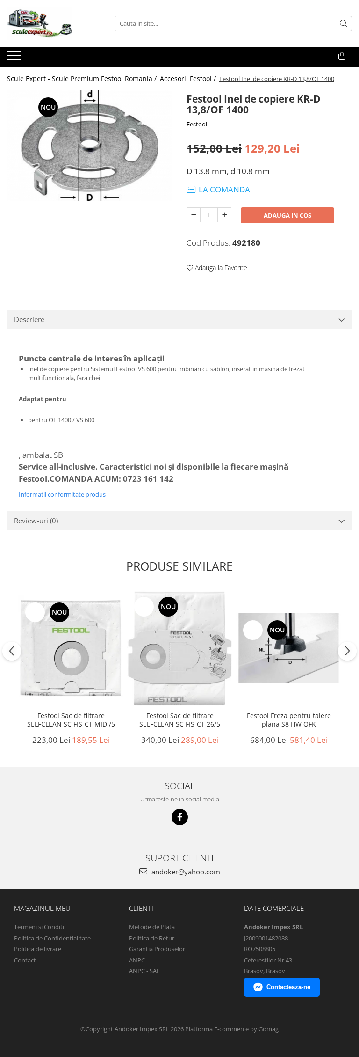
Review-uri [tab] (36, 520)
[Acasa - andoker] (54, 23)
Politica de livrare (37, 949)
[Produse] (15, 58)
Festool (197, 124)
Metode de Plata (152, 927)
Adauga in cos (287, 215)
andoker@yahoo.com (185, 871)
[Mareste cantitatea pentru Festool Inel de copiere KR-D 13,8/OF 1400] (224, 214)
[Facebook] (180, 817)
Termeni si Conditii (39, 927)
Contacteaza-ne (288, 987)
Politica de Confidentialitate (52, 938)
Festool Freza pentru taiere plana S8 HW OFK (289, 720)
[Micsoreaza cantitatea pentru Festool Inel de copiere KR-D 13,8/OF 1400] (194, 214)
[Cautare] (343, 23)
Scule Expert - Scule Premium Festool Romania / (82, 78)
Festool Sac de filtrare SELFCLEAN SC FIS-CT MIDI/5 (71, 720)
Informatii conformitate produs (62, 494)
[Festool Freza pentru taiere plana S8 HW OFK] (288, 648)
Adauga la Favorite (220, 267)
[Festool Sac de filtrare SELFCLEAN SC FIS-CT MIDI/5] (70, 648)
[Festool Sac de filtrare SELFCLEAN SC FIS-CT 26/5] (179, 648)
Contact (25, 960)
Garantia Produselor (157, 949)
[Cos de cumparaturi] (342, 56)
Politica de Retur (151, 938)
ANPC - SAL (144, 971)
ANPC (137, 960)
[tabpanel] (89, 145)
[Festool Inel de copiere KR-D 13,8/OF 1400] (89, 145)
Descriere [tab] (29, 319)
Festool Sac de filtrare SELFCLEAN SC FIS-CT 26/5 (179, 720)
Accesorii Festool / (189, 78)
